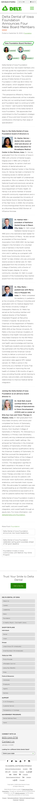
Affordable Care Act (9, 663)
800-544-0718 (10, 737)
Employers (6, 684)
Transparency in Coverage (11, 710)
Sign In (33, 2)
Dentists (5, 693)
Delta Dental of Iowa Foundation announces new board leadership (15, 532)
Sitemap (21, 799)
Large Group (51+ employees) (12, 646)
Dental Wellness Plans (9, 718)
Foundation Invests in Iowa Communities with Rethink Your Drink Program (17, 553)
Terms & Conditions (13, 798)
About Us (6, 601)
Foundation (28, 33)
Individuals (6, 680)
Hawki (5, 722)
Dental (5, 634)
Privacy (4, 798)
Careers (5, 605)
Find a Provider (7, 659)
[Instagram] (29, 761)
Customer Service (8, 706)
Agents (5, 688)
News (5, 614)
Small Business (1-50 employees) (13, 651)
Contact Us (8, 741)
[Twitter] (12, 761)
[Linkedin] (16, 761)
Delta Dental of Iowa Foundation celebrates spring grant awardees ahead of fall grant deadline (18, 542)
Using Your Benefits (9, 668)
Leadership (6, 610)
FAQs (4, 672)
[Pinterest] (25, 761)
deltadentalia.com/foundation (13, 515)
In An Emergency (8, 701)
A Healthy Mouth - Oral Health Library (15, 622)
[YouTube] (20, 761)
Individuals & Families (8, 2)
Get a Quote (18, 586)
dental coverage (20, 793)
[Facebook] (7, 761)
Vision (5, 638)
